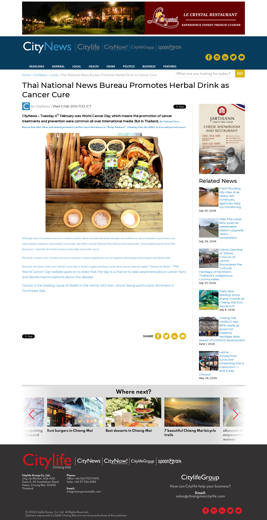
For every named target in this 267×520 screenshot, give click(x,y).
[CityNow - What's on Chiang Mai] (116, 461)
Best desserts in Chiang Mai (133, 419)
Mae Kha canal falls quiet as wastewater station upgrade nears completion (231, 228)
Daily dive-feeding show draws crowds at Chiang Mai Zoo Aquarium (231, 298)
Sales (81, 481)
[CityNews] (47, 47)
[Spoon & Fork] (170, 47)
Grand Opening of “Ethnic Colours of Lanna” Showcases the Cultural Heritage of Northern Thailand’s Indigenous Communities (221, 264)
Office (83, 478)
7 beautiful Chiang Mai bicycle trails (192, 419)
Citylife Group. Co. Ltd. (50, 512)
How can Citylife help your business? (200, 486)
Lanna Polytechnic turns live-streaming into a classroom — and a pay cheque (221, 363)
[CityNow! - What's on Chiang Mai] (116, 47)
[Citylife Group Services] (143, 47)
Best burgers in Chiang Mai (75, 419)
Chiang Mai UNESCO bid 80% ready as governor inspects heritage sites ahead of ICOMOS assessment (222, 329)
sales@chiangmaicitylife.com (200, 494)
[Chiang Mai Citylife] (89, 47)
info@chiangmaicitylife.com (84, 491)
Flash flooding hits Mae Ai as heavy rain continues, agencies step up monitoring (230, 198)
